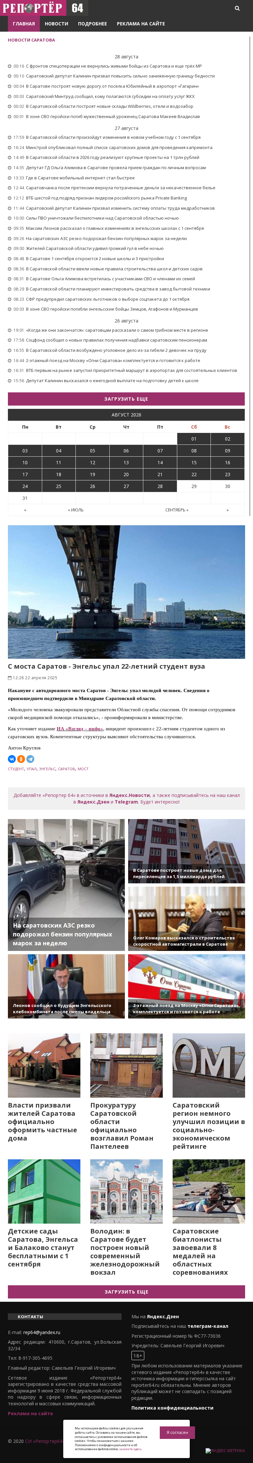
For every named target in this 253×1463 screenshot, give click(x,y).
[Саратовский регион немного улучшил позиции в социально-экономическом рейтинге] (209, 1065)
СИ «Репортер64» (45, 1441)
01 (194, 439)
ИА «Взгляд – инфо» (80, 728)
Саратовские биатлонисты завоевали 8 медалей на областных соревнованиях (200, 1252)
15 (194, 462)
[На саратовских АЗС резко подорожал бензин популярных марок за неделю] (66, 885)
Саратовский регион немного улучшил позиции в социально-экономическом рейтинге (209, 1126)
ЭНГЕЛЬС (47, 768)
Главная (24, 23)
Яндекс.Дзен (93, 802)
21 (160, 474)
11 (58, 462)
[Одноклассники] (21, 759)
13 (126, 462)
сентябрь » (176, 510)
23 (227, 474)
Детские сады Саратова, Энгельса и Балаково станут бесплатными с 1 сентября (43, 1247)
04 (58, 450)
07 (160, 450)
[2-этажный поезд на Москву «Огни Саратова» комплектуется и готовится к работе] (186, 986)
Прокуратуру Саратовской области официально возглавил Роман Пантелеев (122, 1126)
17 (25, 474)
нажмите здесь (130, 1449)
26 (92, 486)
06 (126, 450)
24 (25, 486)
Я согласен (177, 1432)
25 (58, 486)
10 (25, 462)
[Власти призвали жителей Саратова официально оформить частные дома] (44, 1065)
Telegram (126, 802)
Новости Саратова (31, 40)
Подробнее (92, 23)
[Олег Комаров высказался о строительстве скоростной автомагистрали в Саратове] (186, 919)
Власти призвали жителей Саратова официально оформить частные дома (42, 1122)
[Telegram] (30, 759)
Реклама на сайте (141, 23)
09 (227, 450)
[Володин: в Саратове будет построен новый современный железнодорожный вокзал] (126, 1191)
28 (160, 486)
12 (92, 462)
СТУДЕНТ (16, 768)
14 (160, 462)
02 (227, 439)
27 (126, 486)
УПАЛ (32, 768)
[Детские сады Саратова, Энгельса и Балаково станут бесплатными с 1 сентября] (44, 1191)
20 (126, 474)
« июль (76, 510)
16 (227, 462)
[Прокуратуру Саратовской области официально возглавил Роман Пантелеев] (126, 1065)
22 (194, 474)
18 (58, 474)
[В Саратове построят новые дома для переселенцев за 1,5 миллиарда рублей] (186, 851)
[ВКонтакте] (12, 759)
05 (92, 450)
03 (25, 450)
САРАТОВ (66, 768)
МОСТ (83, 768)
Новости (56, 23)
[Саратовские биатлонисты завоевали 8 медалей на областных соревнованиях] (209, 1191)
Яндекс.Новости (129, 795)
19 (92, 474)
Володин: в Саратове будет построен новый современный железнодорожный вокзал (125, 1252)
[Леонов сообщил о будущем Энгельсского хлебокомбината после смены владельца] (66, 986)
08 (194, 450)
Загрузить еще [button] (126, 399)
